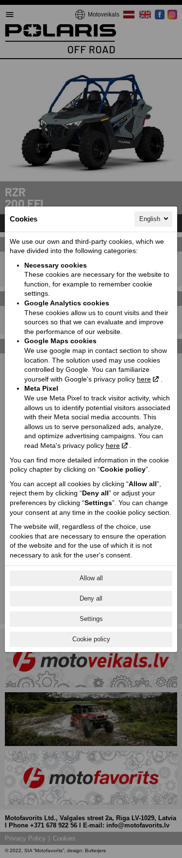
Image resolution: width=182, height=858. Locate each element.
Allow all (91, 578)
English (149, 218)
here (144, 379)
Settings (91, 618)
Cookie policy (91, 639)
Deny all (91, 598)
